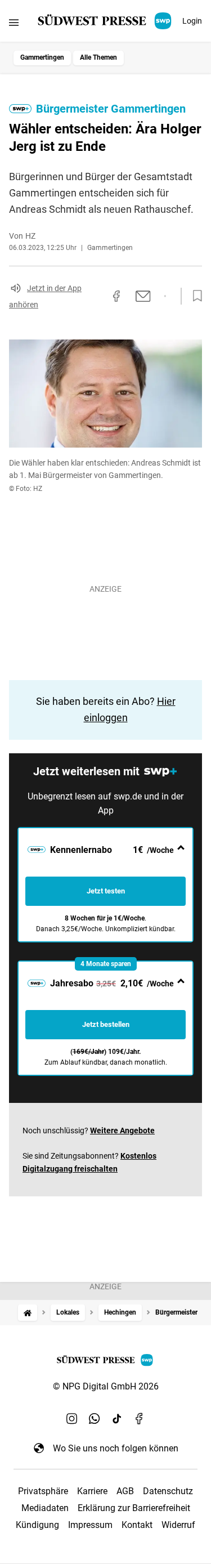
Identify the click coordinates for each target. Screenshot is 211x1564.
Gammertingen (42, 57)
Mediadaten (45, 1508)
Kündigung (37, 1525)
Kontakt (137, 1525)
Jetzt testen (106, 891)
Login (192, 20)
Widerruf (178, 1525)
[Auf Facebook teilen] (116, 296)
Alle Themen (98, 57)
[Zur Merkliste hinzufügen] (194, 296)
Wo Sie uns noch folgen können (115, 1448)
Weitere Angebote (122, 1130)
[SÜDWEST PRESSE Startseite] (105, 20)
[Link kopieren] (96, 296)
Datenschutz (168, 1491)
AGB (125, 1491)
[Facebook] (140, 1419)
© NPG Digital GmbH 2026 (106, 1386)
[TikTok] (117, 1419)
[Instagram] (72, 1419)
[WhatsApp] (95, 1419)
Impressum (90, 1525)
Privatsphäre (43, 1491)
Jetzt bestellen (105, 1024)
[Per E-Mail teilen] (143, 296)
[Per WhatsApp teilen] (165, 296)
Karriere (92, 1491)
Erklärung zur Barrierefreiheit (134, 1508)
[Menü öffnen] (14, 22)
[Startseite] (27, 1312)
